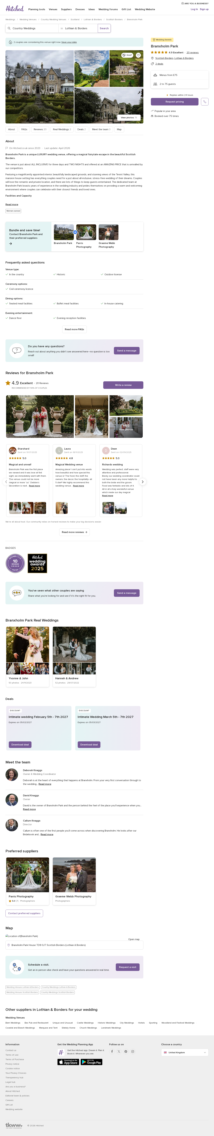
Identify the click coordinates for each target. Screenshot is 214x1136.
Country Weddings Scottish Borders (57, 992)
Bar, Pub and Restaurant (36, 1022)
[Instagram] (133, 1051)
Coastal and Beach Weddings (20, 1027)
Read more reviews (73, 532)
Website (145, 9)
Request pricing (175, 101)
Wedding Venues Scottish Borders (22, 992)
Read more (11, 204)
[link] (27, 657)
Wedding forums (108, 9)
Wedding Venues (28, 19)
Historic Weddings (107, 1022)
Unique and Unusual (63, 1022)
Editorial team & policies (17, 1095)
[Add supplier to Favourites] (138, 55)
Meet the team (101, 129)
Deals (82, 129)
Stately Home (68, 1027)
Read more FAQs (74, 329)
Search (104, 28)
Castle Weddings (85, 1022)
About (11, 129)
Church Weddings (88, 1027)
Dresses (80, 9)
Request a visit (127, 967)
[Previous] (6, 481)
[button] (74, 236)
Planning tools (36, 9)
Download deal (20, 744)
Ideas (92, 9)
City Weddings (127, 1022)
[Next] (142, 481)
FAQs (24, 129)
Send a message (126, 350)
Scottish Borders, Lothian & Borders (174, 58)
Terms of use (11, 1055)
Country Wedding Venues (54, 19)
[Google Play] (91, 1064)
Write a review (123, 385)
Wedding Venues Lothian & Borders (22, 987)
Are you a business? (15, 1086)
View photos (129, 117)
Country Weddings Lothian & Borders (58, 987)
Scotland (75, 19)
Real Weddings (62, 129)
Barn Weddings (12, 1022)
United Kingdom (177, 1052)
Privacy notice (12, 1064)
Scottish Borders (114, 19)
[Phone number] (205, 101)
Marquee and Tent (48, 1027)
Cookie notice (12, 1068)
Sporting (153, 1022)
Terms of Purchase (14, 1059)
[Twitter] (119, 1051)
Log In (194, 9)
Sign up (204, 9)
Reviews (40, 129)
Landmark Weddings (111, 1027)
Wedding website (14, 1109)
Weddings (10, 19)
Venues (53, 9)
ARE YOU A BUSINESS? (196, 3)
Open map (134, 939)
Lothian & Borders (93, 19)
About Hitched (12, 1091)
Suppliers (66, 9)
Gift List (126, 9)
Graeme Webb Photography (73, 896)
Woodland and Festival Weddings (178, 1022)
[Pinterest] (126, 1051)
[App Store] (68, 1064)
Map (119, 129)
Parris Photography (21, 896)
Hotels (141, 1022)
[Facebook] (112, 1051)
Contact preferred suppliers (24, 913)
